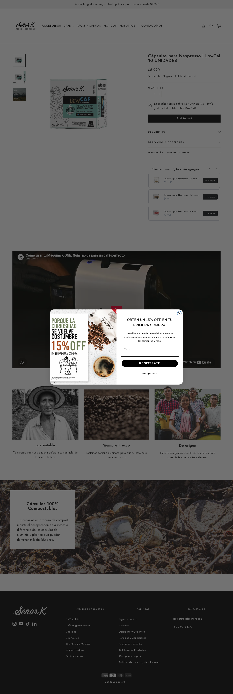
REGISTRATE (149, 363)
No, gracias (149, 373)
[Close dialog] (179, 313)
